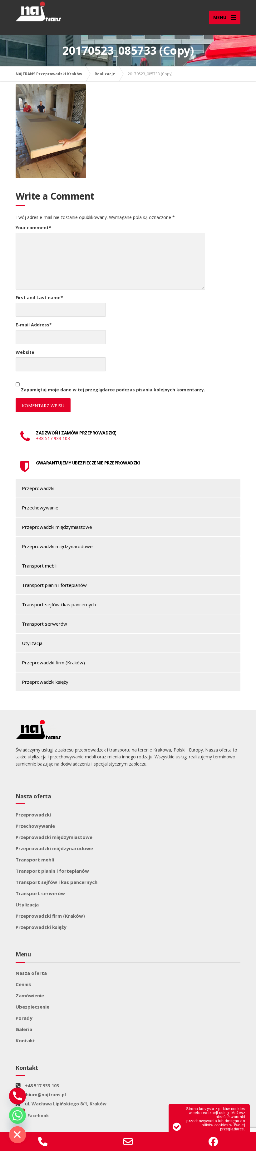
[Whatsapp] (17, 1115)
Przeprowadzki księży (45, 682)
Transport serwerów (44, 624)
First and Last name (39, 297)
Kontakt (25, 1040)
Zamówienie (30, 995)
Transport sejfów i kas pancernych (59, 604)
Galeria (24, 1029)
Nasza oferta (31, 973)
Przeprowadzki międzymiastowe (57, 527)
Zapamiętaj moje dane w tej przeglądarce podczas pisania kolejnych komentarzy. (113, 390)
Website (25, 352)
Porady (24, 1018)
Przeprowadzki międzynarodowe (57, 546)
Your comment (33, 228)
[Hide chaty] (17, 1134)
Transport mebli (39, 566)
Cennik (23, 984)
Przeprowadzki (38, 488)
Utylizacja (32, 643)
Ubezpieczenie (32, 1007)
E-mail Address (34, 325)
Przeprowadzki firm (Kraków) (53, 662)
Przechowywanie (40, 507)
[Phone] (17, 1096)
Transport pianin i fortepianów (54, 585)
